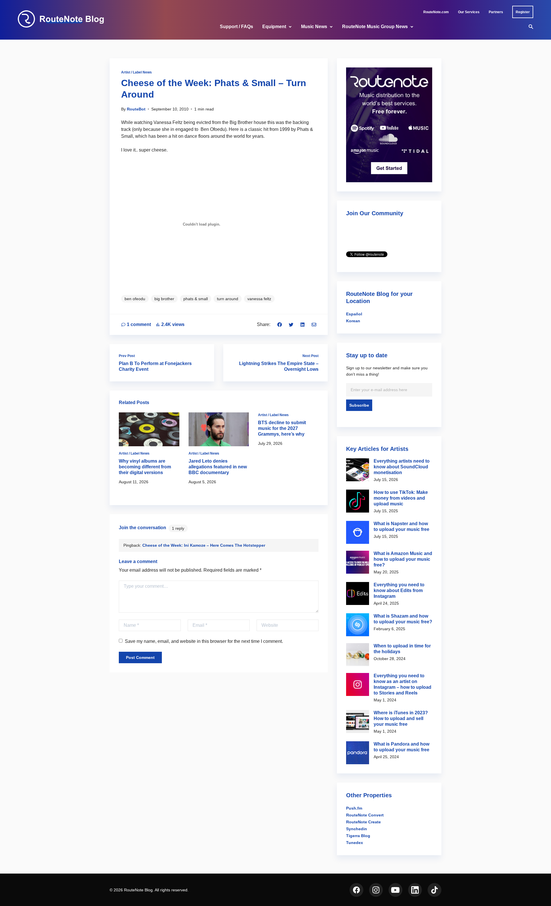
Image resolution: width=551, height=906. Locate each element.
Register (523, 12)
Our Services (469, 12)
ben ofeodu (135, 298)
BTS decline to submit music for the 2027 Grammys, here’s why (282, 428)
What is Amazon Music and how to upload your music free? (403, 559)
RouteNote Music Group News (375, 26)
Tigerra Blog (358, 835)
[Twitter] (291, 324)
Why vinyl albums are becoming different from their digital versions (145, 467)
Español (354, 314)
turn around (227, 298)
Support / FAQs (236, 26)
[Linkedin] (302, 324)
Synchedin (356, 829)
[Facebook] (279, 324)
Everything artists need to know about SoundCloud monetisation (402, 467)
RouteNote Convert (365, 815)
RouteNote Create (363, 822)
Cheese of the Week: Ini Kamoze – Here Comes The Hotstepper (203, 545)
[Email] (314, 324)
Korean (353, 321)
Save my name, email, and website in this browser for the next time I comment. (204, 641)
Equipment (274, 26)
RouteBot (136, 109)
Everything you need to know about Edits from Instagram (399, 590)
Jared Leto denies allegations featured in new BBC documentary (218, 467)
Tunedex (354, 842)
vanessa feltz (259, 298)
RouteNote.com (436, 12)
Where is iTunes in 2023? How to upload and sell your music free (401, 718)
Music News (314, 26)
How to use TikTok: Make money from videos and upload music (401, 498)
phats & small (195, 298)
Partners (496, 12)
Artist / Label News (136, 72)
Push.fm (354, 808)
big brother (164, 298)
